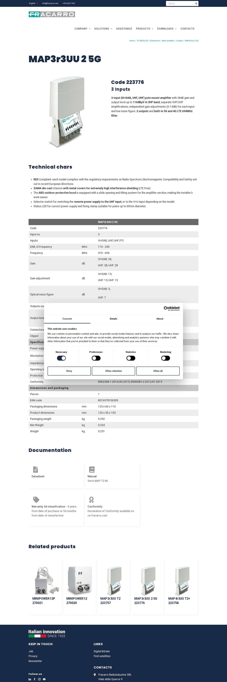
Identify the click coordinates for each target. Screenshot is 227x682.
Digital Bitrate (102, 651)
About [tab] (159, 318)
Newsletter (35, 661)
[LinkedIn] (30, 679)
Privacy (33, 656)
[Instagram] (39, 679)
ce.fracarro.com (97, 515)
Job (31, 651)
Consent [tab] (67, 318)
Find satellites (102, 656)
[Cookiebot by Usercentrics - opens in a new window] (166, 308)
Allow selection (113, 371)
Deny (69, 371)
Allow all (158, 371)
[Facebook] (34, 679)
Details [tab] (113, 318)
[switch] (96, 358)
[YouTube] (44, 679)
